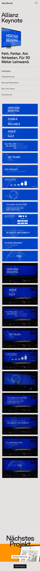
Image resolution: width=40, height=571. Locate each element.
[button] (36, 3)
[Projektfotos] (20, 37)
